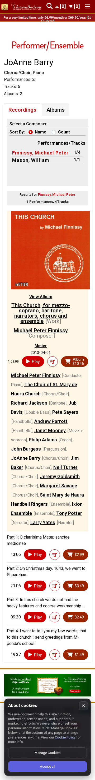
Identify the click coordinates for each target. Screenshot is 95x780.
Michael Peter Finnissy (41, 330)
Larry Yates (42, 522)
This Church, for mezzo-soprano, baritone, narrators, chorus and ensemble (40, 313)
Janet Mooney (50, 430)
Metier (41, 345)
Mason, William (30, 160)
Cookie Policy (65, 737)
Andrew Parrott (51, 421)
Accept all (47, 766)
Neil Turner (65, 467)
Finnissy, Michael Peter (40, 153)
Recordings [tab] (22, 110)
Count (64, 132)
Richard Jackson (29, 403)
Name (40, 132)
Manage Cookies (47, 753)
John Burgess (26, 449)
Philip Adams (43, 439)
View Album (40, 296)
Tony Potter (69, 513)
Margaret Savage (58, 485)
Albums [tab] (55, 110)
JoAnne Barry (25, 458)
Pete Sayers (65, 412)
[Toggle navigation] (88, 6)
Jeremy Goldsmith (60, 476)
